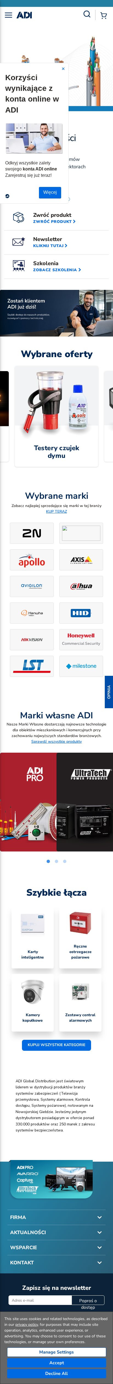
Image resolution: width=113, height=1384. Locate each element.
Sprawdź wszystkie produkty (56, 741)
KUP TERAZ (56, 511)
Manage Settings (56, 1352)
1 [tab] (48, 861)
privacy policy (26, 1324)
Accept (56, 1363)
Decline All (56, 1374)
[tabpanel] (28, 802)
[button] (109, 692)
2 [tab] (56, 861)
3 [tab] (64, 861)
